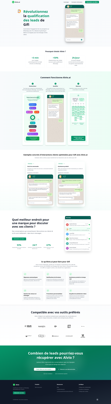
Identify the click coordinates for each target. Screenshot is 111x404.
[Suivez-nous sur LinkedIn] (97, 399)
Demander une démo (92, 2)
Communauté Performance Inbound (65, 391)
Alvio (17, 385)
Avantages (66, 2)
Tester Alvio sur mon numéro (43, 369)
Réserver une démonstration (67, 369)
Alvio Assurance (38, 387)
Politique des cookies (83, 391)
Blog (58, 387)
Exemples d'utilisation (77, 2)
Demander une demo (19, 393)
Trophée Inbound (61, 389)
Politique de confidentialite (85, 387)
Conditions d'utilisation (84, 389)
